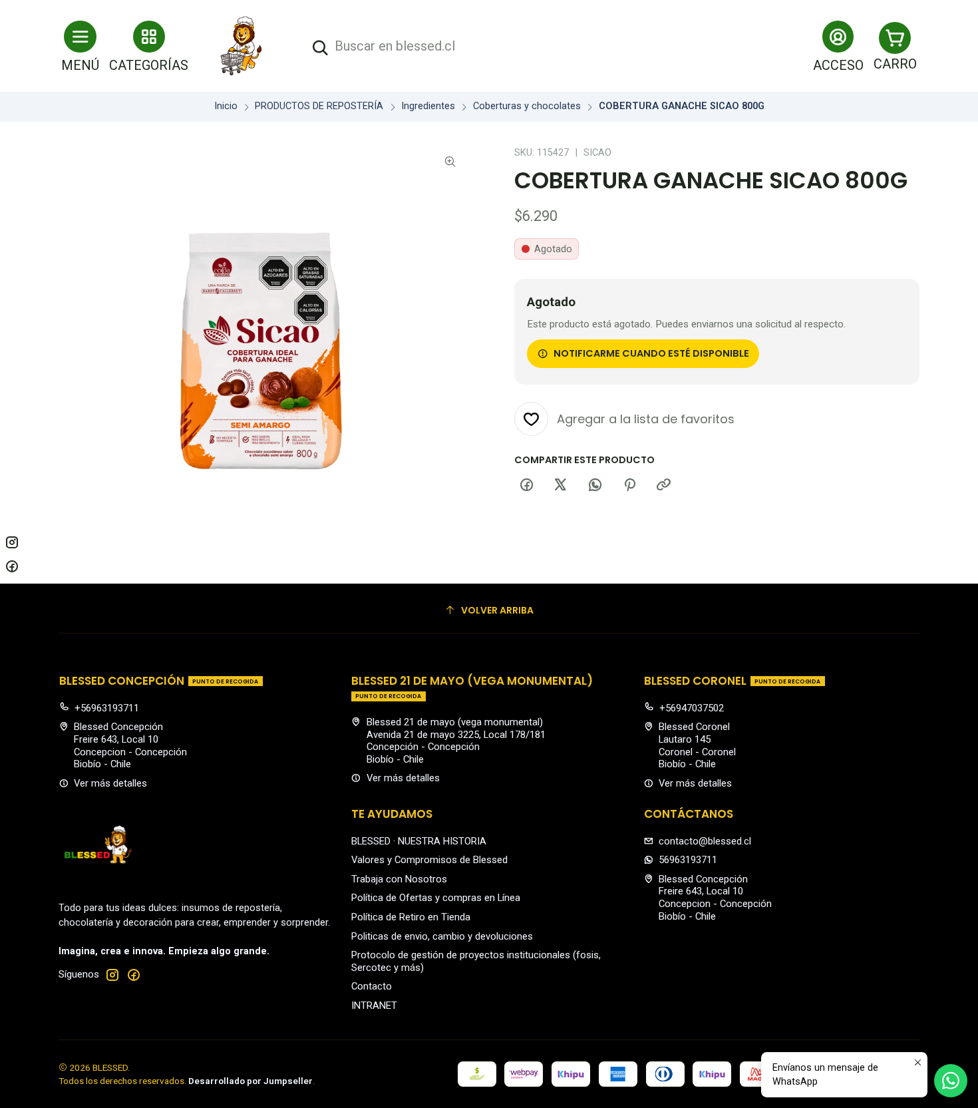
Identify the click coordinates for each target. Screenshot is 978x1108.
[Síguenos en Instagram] (112, 975)
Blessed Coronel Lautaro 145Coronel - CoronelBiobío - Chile (697, 745)
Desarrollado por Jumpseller (250, 1080)
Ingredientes (428, 106)
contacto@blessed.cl (705, 841)
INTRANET (374, 1006)
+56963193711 (107, 708)
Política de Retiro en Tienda (410, 917)
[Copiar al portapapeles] (664, 485)
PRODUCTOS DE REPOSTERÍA (319, 106)
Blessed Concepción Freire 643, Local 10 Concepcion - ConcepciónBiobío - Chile (130, 745)
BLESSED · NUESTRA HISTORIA (418, 841)
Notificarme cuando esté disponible (651, 353)
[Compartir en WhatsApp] (595, 485)
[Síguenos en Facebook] (133, 975)
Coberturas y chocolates (527, 106)
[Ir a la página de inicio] (241, 46)
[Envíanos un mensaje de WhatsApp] (950, 1080)
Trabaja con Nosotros (399, 879)
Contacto (371, 986)
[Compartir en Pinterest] (629, 485)
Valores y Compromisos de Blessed (429, 860)
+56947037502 (691, 708)
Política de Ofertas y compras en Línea (435, 898)
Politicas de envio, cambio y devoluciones (442, 936)
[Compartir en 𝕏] (561, 485)
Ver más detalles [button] (110, 783)
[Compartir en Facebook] (526, 485)
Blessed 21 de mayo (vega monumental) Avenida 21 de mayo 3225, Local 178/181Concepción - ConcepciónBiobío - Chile (456, 740)
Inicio (226, 106)
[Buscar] (320, 48)
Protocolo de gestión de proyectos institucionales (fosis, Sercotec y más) (476, 961)
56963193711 (688, 860)
